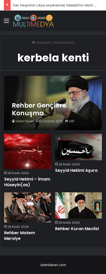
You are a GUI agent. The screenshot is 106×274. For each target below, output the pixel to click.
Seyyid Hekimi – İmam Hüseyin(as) (27, 182)
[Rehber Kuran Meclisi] (78, 205)
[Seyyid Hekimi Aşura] (78, 147)
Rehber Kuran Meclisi (77, 229)
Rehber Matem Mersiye (19, 235)
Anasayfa (43, 42)
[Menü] (6, 22)
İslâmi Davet (24, 121)
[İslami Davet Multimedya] (33, 20)
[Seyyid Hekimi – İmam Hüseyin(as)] (27, 151)
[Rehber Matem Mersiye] (27, 207)
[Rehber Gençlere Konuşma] (53, 103)
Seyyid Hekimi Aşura (76, 170)
